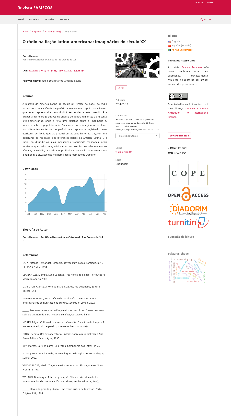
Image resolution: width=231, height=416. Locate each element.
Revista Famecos (193, 67)
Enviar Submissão (179, 135)
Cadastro (198, 2)
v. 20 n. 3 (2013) (53, 31)
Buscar (207, 19)
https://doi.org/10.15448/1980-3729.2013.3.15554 (56, 70)
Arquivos (34, 19)
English (175, 41)
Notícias (49, 19)
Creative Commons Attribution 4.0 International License (188, 113)
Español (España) (181, 45)
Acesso (210, 2)
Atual (20, 19)
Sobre (63, 19)
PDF (122, 87)
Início (25, 31)
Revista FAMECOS (34, 7)
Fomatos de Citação (128, 135)
